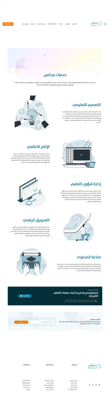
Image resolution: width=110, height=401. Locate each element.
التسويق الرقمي (49, 387)
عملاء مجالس (74, 385)
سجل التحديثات (26, 387)
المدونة (28, 390)
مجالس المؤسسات (72, 390)
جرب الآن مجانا (8, 24)
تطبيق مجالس (73, 387)
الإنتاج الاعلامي (50, 383)
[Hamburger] (105, 24)
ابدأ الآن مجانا (26, 296)
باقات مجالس (74, 383)
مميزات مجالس (73, 381)
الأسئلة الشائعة (26, 381)
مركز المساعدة (26, 385)
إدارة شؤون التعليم (49, 385)
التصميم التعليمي (49, 381)
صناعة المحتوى (50, 390)
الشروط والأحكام (26, 383)
